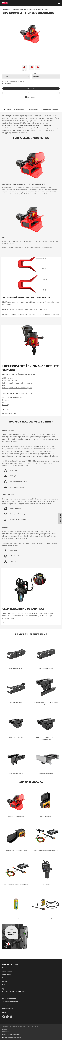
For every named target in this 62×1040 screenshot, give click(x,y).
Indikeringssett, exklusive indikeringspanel (17, 388)
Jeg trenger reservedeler (9, 998)
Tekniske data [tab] (20, 109)
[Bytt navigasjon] (59, 3)
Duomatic (5, 400)
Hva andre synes (7, 978)
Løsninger (5, 967)
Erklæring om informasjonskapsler (11, 1034)
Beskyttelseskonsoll (9, 413)
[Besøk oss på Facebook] (3, 1017)
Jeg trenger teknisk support (10, 1001)
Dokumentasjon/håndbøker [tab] (50, 109)
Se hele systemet (7, 971)
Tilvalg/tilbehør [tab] (33, 109)
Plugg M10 (19, 397)
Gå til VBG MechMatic (8, 623)
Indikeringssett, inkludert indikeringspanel (17, 383)
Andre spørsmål (6, 1005)
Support (4, 981)
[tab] (24, 67)
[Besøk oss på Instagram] (11, 1017)
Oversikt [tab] (8, 109)
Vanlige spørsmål (7, 974)
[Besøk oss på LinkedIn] (7, 1017)
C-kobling (5, 405)
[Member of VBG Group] (11, 1037)
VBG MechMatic (31, 461)
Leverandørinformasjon (8, 1008)
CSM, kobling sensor (9, 380)
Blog (3, 984)
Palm (4, 402)
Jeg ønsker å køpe (7, 994)
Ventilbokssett (7, 397)
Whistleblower (5, 1031)
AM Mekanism (7, 378)
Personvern (5, 1029)
